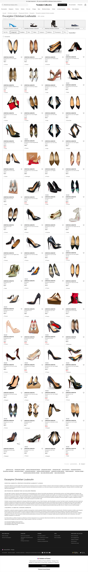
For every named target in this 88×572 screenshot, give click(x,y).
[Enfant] (56, 9)
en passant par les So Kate (68, 502)
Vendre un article (62, 4)
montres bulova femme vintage (31, 473)
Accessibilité (4, 552)
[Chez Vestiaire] (79, 9)
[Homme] (25, 9)
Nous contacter (57, 537)
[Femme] (19, 9)
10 (79, 464)
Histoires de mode (75, 543)
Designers (11, 9)
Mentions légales (11, 552)
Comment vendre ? (42, 535)
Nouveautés (4, 9)
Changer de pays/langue (44, 569)
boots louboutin (70, 471)
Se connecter (72, 4)
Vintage (34, 9)
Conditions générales (20, 552)
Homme (22, 9)
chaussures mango (46, 469)
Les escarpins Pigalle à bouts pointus (13, 522)
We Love (28, 9)
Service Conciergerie (6, 537)
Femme (17, 9)
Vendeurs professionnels (43, 541)
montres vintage (79, 471)
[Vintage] (36, 9)
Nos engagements (75, 537)
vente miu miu (9, 469)
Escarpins (32, 13)
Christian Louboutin (12, 13)
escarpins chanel (19, 471)
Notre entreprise (74, 535)
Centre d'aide (57, 535)
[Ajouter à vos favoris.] (21, 57)
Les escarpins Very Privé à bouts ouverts (14, 523)
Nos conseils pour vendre (43, 537)
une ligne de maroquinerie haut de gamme (57, 487)
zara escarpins (65, 469)
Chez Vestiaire (75, 9)
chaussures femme (76, 469)
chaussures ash (56, 469)
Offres (68, 9)
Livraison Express (61, 9)
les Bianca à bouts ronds (23, 511)
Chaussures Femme (23, 13)
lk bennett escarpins (30, 471)
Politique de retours (25, 540)
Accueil (4, 13)
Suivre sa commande (25, 535)
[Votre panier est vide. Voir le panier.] (85, 5)
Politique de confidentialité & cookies (33, 552)
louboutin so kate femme (57, 471)
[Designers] (14, 9)
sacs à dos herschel (60, 473)
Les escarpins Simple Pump (11, 524)
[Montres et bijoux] (51, 9)
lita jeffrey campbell (8, 471)
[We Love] (31, 9)
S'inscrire (80, 4)
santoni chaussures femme (33, 469)
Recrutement (74, 541)
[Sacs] (41, 9)
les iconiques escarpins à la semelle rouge (33, 498)
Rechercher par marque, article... (11, 4)
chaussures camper (20, 469)
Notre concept (5, 535)
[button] (85, 5)
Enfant (53, 9)
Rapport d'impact (74, 539)
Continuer (44, 566)
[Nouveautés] (7, 9)
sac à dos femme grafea (47, 473)
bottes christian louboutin (43, 471)
